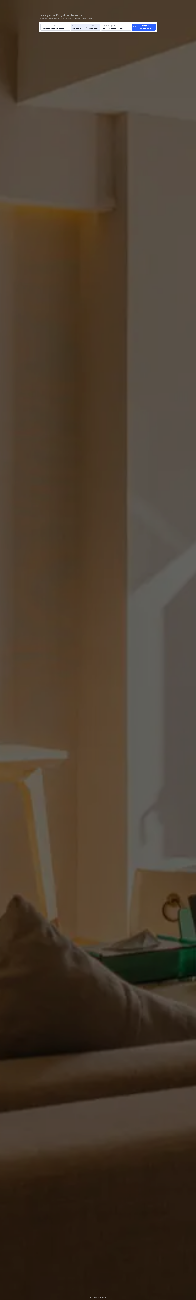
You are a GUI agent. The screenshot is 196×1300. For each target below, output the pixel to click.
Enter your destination (49, 26)
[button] (178, 3)
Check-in (75, 26)
